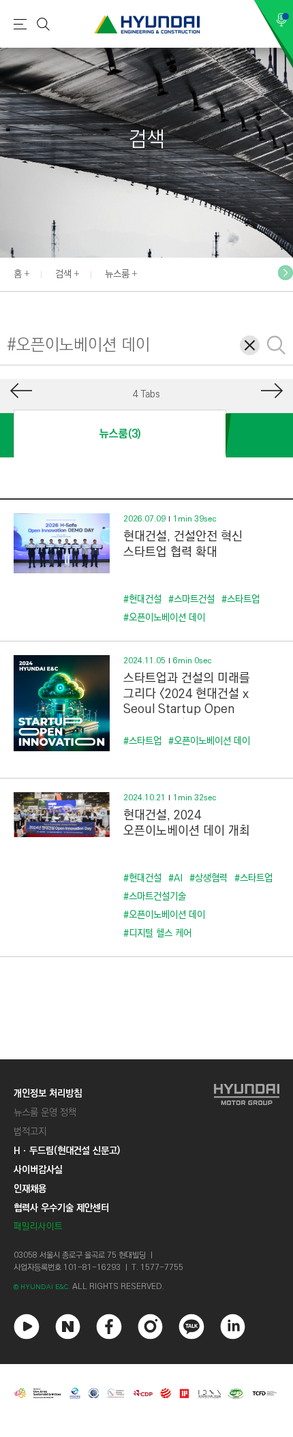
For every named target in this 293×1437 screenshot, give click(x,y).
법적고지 (30, 1131)
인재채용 (30, 1188)
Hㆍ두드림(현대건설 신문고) (67, 1150)
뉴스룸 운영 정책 (45, 1112)
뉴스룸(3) (119, 433)
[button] (285, 272)
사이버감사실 (38, 1169)
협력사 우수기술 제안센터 (61, 1207)
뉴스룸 (117, 274)
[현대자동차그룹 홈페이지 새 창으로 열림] (246, 1160)
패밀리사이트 (38, 1227)
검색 (63, 274)
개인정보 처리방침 (48, 1093)
